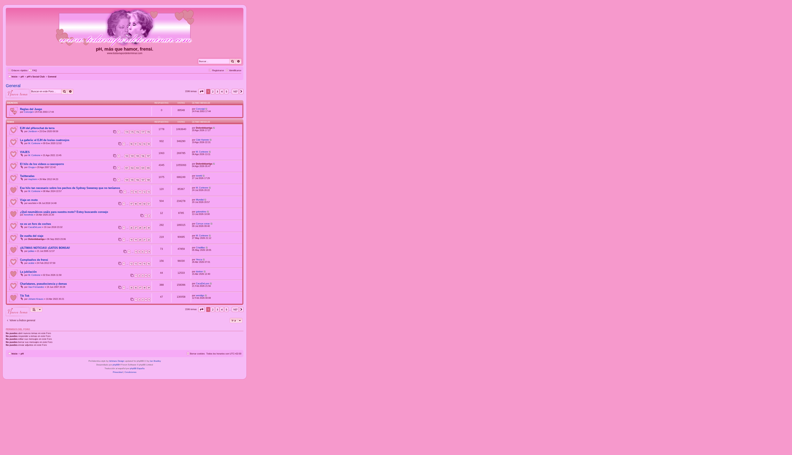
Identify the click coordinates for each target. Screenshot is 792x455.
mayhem (32, 179)
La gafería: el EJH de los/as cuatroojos (44, 140)
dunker (199, 271)
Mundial (200, 199)
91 (136, 144)
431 (126, 168)
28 (140, 227)
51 (149, 204)
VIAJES (25, 152)
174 (126, 132)
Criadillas (200, 247)
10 (136, 192)
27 (136, 227)
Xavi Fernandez (36, 287)
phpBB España (137, 368)
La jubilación (28, 271)
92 (140, 144)
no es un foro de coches (35, 223)
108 (148, 180)
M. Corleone (34, 143)
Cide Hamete (202, 140)
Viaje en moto (29, 199)
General (13, 85)
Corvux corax (203, 223)
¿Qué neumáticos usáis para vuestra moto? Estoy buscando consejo (64, 211)
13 (149, 192)
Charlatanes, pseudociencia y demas (43, 283)
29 (144, 227)
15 (144, 263)
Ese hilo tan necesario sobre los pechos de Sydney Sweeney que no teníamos (70, 188)
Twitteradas (27, 176)
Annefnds (28, 214)
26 (131, 227)
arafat (31, 263)
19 (136, 239)
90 (131, 144)
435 (148, 168)
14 (140, 263)
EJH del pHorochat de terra (37, 128)
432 (132, 168)
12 (144, 192)
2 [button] (212, 91)
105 (137, 156)
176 (137, 132)
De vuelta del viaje (31, 235)
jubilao (31, 251)
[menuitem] (33, 70)
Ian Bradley (155, 361)
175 (132, 132)
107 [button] (235, 91)
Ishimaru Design (116, 361)
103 (126, 156)
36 (136, 287)
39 (149, 287)
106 (142, 156)
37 (140, 287)
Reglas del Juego (31, 109)
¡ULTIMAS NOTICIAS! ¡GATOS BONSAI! (45, 247)
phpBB (116, 365)
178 (148, 132)
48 (136, 204)
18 (131, 239)
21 (144, 239)
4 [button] (222, 91)
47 (131, 204)
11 (140, 192)
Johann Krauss (36, 299)
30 (149, 227)
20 (140, 239)
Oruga (31, 167)
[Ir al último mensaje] (206, 109)
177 (142, 132)
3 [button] (217, 91)
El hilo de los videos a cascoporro (42, 164)
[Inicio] (124, 27)
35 (131, 287)
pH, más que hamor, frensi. (124, 49)
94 (149, 144)
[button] (201, 91)
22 (149, 239)
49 (140, 204)
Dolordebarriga (204, 128)
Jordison (32, 131)
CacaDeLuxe (34, 227)
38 (144, 287)
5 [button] (226, 91)
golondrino (201, 211)
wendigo (200, 295)
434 (142, 168)
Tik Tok (24, 295)
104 (132, 156)
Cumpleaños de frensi (34, 259)
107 (148, 156)
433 (137, 168)
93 (144, 144)
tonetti (199, 175)
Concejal (28, 112)
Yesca (199, 259)
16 (149, 263)
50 (144, 204)
